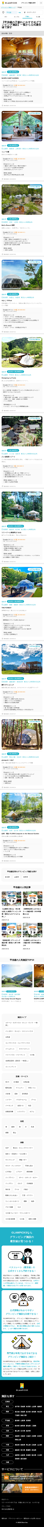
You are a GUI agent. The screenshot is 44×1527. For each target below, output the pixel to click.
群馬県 (34, 1412)
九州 (7, 1455)
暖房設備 (8, 1088)
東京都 (17, 1412)
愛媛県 (28, 1450)
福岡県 (17, 1455)
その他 (32, 1055)
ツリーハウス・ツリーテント (15, 1055)
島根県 (23, 1445)
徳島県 (17, 1450)
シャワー (8, 1100)
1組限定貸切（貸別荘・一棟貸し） (17, 1061)
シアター (19, 1172)
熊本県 (34, 1455)
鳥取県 (17, 1445)
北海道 (7, 1401)
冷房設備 (26, 1082)
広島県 (34, 1445)
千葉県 (17, 1415)
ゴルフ (20, 1183)
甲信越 (20, 7)
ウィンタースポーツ (12, 1201)
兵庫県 (34, 1436)
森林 (13, 1127)
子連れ (27, 16)
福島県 (39, 1406)
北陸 (7, 1431)
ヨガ (19, 1207)
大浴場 (7, 1094)
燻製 (25, 1201)
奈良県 (39, 1436)
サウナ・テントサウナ (13, 1166)
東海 (7, 1425)
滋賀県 (17, 1436)
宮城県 (23, 1406)
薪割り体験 (32, 1219)
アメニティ (20, 1088)
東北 (7, 1406)
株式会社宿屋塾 (7, 1509)
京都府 (23, 1436)
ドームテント (10, 1049)
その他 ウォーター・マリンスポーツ (17, 1213)
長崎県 (28, 1455)
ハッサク (34, 1502)
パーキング (9, 1105)
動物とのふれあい (11, 1195)
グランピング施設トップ (8, 7)
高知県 (34, 1450)
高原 (32, 1127)
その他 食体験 (10, 1219)
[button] (3, 39)
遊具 (32, 1201)
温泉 (16, 1094)
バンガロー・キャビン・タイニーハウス (19, 1031)
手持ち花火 (29, 1166)
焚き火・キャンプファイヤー (23, 1148)
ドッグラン (9, 1183)
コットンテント (10, 1067)
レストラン (21, 1111)
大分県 (39, 1455)
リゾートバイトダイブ (8, 1502)
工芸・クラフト (27, 1195)
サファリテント (24, 1049)
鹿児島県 (24, 1459)
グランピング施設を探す (28, 3)
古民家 (7, 1037)
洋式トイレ (32, 1088)
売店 (29, 1105)
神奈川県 (24, 1415)
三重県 (34, 1426)
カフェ (32, 1111)
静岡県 (23, 1426)
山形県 (34, 1406)
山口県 (39, 1445)
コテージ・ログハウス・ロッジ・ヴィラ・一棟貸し (21, 1024)
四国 (7, 1450)
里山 (14, 1132)
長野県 (25, 877)
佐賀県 (23, 1455)
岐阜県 (17, 1426)
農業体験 (30, 1172)
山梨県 (16, 877)
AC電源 (16, 1082)
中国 (7, 1445)
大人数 (38, 16)
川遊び (26, 1189)
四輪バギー (23, 1160)
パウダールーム (21, 1100)
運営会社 (4, 1518)
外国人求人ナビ (23, 1502)
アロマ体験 (9, 1207)
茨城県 (23, 1412)
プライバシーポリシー (15, 1518)
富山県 (17, 1431)
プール (33, 1100)
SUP (7, 1148)
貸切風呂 (25, 1094)
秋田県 (28, 1406)
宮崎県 (17, 1459)
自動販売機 (9, 1111)
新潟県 (7, 877)
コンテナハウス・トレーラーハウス (17, 1043)
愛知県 (28, 1426)
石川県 (23, 1431)
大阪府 (28, 1436)
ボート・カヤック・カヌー (28, 1177)
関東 (7, 1411)
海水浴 (7, 1189)
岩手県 (17, 1406)
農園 (7, 1132)
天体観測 (30, 1183)
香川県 (23, 1450)
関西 (7, 1436)
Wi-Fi (7, 1082)
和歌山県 (18, 1439)
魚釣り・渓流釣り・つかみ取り (16, 1154)
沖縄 (7, 1462)
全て (6, 16)
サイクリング (10, 1160)
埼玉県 (39, 1412)
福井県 (28, 1431)
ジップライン (10, 1177)
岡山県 (28, 1445)
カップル (16, 16)
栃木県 (28, 1412)
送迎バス (21, 1105)
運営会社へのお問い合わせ (32, 1518)
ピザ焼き (8, 1172)
